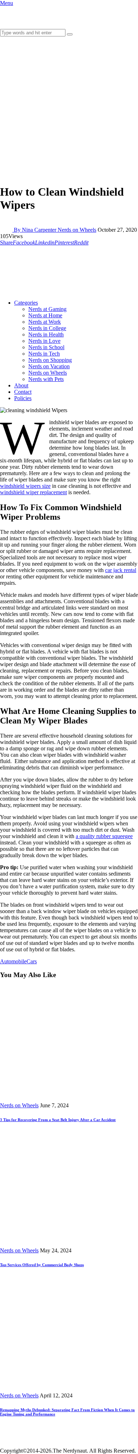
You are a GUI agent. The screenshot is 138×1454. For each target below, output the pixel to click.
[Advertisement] (69, 109)
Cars (32, 961)
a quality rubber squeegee (104, 836)
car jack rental (120, 570)
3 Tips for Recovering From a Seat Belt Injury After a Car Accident (58, 1120)
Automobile (13, 961)
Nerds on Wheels (77, 230)
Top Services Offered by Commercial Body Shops (42, 1265)
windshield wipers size (25, 486)
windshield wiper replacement (33, 492)
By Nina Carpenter (36, 230)
